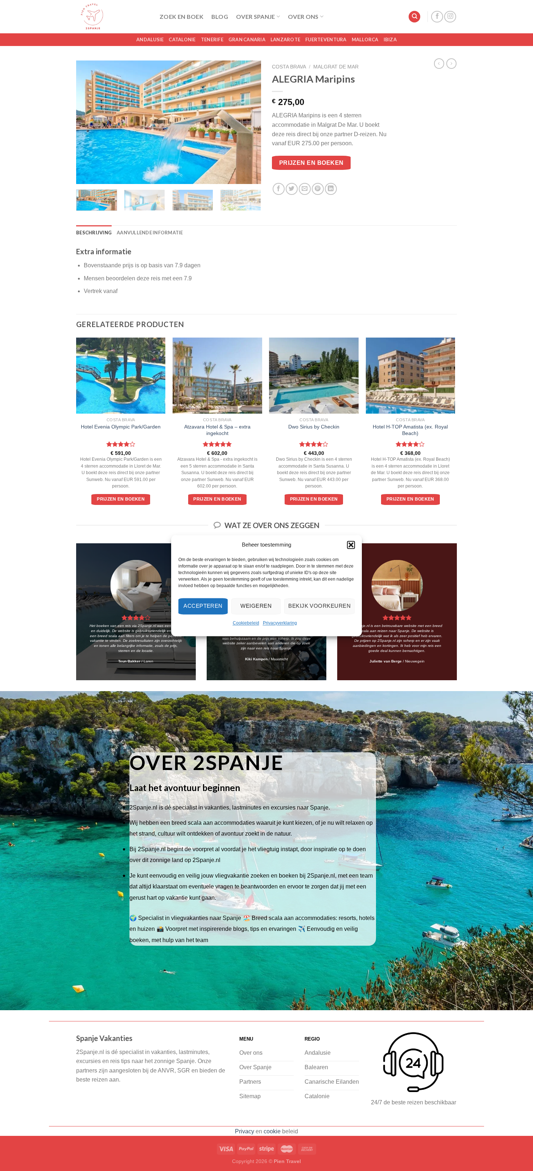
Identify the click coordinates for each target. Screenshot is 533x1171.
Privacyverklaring (280, 623)
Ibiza (390, 39)
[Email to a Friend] (305, 189)
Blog (219, 16)
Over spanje (255, 16)
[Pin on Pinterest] (318, 189)
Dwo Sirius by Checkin (313, 427)
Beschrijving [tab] (94, 232)
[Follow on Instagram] (450, 17)
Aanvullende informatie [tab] (150, 232)
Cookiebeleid (246, 623)
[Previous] (88, 122)
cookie (272, 1131)
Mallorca (365, 39)
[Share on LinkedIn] (331, 189)
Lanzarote (285, 39)
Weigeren (256, 606)
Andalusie (150, 39)
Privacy (244, 1131)
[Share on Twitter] (292, 189)
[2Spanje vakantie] (112, 16)
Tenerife (212, 39)
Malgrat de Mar (336, 67)
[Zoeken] (414, 17)
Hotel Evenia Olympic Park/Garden (121, 427)
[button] (351, 544)
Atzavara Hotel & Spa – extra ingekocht (217, 430)
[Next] (248, 122)
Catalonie (182, 39)
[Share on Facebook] (279, 189)
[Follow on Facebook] (437, 17)
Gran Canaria (246, 39)
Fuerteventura (325, 39)
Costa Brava (289, 67)
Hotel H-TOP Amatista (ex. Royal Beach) (410, 430)
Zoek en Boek (181, 16)
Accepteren (203, 606)
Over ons (303, 16)
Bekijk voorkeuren (319, 606)
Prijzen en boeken (311, 163)
